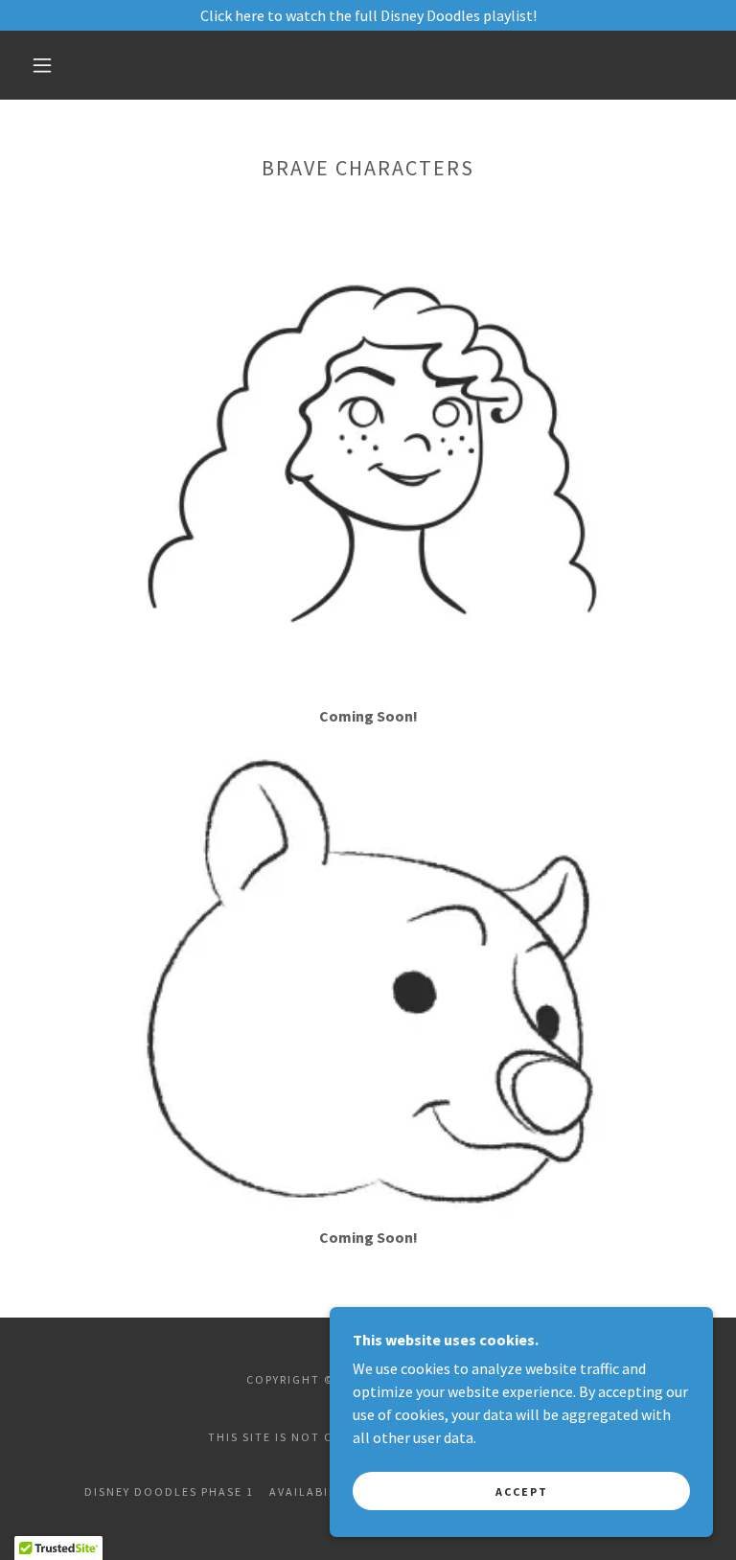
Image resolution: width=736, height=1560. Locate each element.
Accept (521, 1491)
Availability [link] (312, 1491)
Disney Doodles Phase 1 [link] (169, 1491)
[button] (42, 65)
